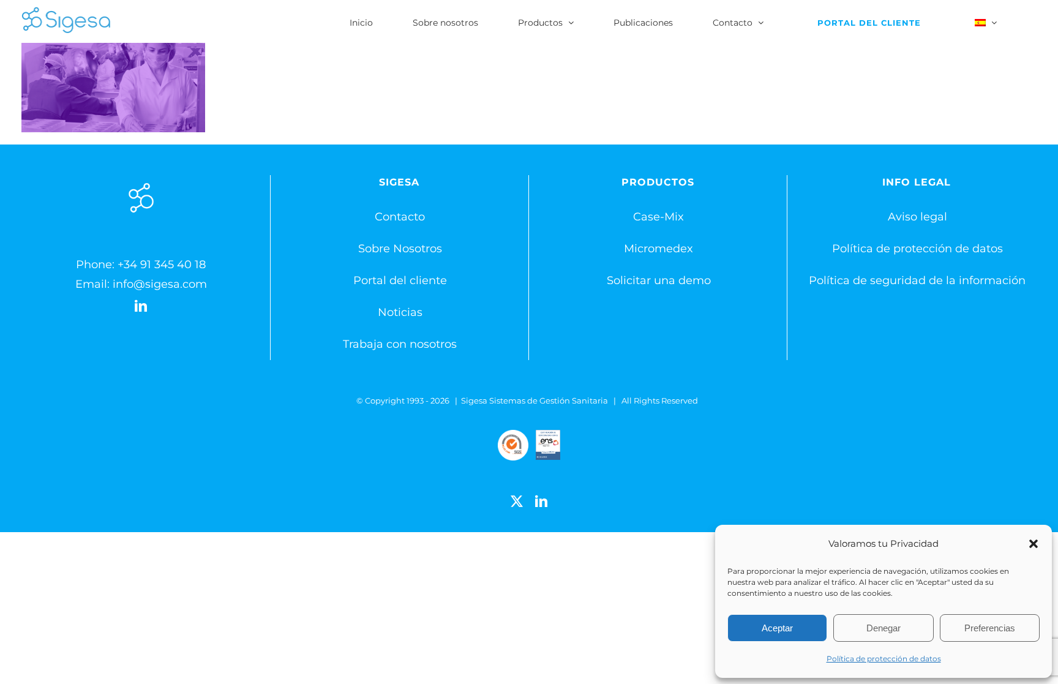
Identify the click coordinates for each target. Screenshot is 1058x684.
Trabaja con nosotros (400, 344)
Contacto (400, 217)
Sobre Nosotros (400, 248)
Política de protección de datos (884, 658)
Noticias (400, 312)
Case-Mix (658, 217)
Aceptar (777, 628)
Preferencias (989, 628)
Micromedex (658, 248)
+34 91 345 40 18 (162, 264)
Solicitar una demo (659, 280)
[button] (1033, 544)
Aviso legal (917, 217)
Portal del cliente (400, 280)
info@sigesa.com (160, 284)
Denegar (883, 628)
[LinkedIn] (141, 306)
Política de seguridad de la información (917, 280)
